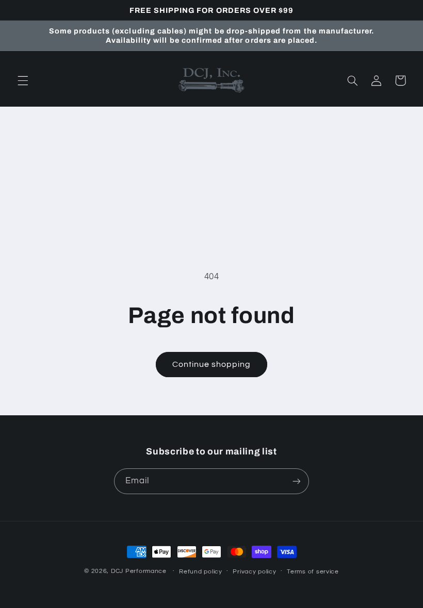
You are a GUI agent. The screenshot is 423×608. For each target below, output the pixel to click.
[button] (23, 80)
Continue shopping (211, 364)
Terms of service (313, 572)
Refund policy (200, 572)
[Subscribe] (296, 481)
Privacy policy (254, 572)
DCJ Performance (139, 571)
